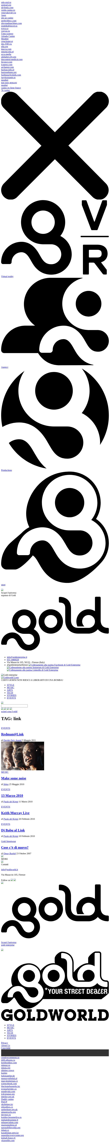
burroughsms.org (8, 72)
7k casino (5, 90)
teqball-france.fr (8, 1138)
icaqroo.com (6, 64)
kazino (4, 1073)
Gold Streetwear (8, 841)
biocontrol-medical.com (11, 59)
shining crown (7, 1070)
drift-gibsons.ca (8, 1060)
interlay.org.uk (7, 1096)
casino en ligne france (11, 88)
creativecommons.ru (10, 1057)
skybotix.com (7, 7)
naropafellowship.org (10, 1127)
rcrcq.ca (4, 28)
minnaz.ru (5, 1065)
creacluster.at (7, 41)
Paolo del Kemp (10, 801)
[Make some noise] (22, 769)
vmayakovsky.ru (8, 12)
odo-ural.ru (6, 2)
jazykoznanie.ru (8, 77)
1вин (3, 15)
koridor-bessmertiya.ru (11, 1117)
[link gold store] (2, 709)
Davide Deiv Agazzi (12, 740)
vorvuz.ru (5, 31)
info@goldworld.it (9, 869)
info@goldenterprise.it (17, 657)
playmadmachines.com (11, 23)
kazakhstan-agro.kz (10, 1133)
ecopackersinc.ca (8, 1089)
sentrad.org (6, 5)
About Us (5, 1045)
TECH (10, 692)
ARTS (10, 690)
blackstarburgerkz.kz (10, 1086)
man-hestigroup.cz (9, 1081)
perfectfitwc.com (8, 20)
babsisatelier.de (8, 1076)
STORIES (11, 695)
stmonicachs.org (8, 1112)
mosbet (4, 85)
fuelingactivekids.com (11, 75)
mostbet (4, 80)
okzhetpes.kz (7, 1104)
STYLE (10, 685)
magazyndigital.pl (9, 1078)
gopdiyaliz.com (8, 1091)
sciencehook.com (9, 1083)
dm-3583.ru (6, 44)
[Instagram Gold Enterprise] (33, 667)
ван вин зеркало (9, 82)
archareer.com (7, 67)
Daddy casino (7, 1099)
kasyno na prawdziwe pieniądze (18, 1053)
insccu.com (6, 49)
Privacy (4, 1043)
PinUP (4, 1102)
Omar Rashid (9, 853)
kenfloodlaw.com (9, 1062)
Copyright (5, 1048)
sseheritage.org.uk (9, 1109)
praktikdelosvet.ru (9, 26)
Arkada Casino (8, 36)
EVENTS (11, 698)
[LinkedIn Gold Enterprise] (32, 670)
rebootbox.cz (7, 1107)
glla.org (4, 46)
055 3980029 (13, 660)
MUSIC (10, 687)
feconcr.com (6, 62)
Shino (6, 784)
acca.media (6, 54)
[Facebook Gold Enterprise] (54, 665)
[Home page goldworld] (10, 677)
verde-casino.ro (8, 10)
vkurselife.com (7, 1140)
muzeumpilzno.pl (9, 1125)
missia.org (5, 1068)
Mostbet (4, 39)
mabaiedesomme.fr (9, 1120)
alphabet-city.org (8, 57)
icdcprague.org (8, 1094)
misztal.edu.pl (7, 51)
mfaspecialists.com (9, 1122)
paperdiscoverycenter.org (12, 1135)
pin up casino (7, 18)
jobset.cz (5, 1130)
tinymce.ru (6, 1114)
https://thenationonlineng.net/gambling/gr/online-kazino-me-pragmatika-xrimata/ (70, 1053)
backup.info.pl (7, 70)
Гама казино (7, 33)
